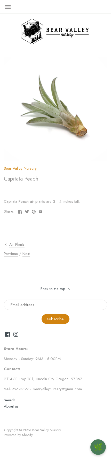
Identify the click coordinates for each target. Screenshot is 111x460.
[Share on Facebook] (20, 211)
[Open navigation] (8, 7)
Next (26, 253)
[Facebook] (7, 334)
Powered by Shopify (18, 434)
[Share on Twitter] (27, 211)
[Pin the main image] (34, 211)
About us (11, 406)
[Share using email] (40, 211)
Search (9, 400)
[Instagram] (15, 334)
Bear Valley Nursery (20, 168)
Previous (11, 253)
